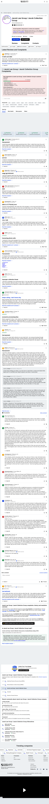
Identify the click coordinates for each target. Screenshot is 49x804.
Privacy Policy (45, 759)
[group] (5, 47)
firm (3, 104)
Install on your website (23, 670)
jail (26, 106)
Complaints (25, 43)
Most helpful (10, 111)
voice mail (26, 104)
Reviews (15, 43)
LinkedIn (47, 769)
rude (35, 102)
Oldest (25, 111)
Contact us (3, 759)
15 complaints (21, 31)
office (44, 102)
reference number (13, 104)
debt (9, 102)
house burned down (20, 106)
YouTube (44, 769)
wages (22, 102)
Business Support (31, 759)
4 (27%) (10, 84)
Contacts (36, 43)
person (7, 104)
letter (26, 102)
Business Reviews (33, 767)
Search (44, 1)
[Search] (23, 98)
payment (13, 102)
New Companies (33, 765)
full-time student (6, 106)
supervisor (20, 104)
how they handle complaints (19, 640)
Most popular (19, 111)
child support (31, 104)
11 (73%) (11, 85)
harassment (13, 106)
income (18, 102)
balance (39, 102)
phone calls (31, 102)
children (37, 104)
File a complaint (25, 39)
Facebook (37, 769)
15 (8, 82)
